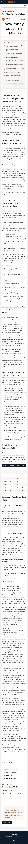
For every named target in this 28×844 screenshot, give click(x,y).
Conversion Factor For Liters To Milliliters (12, 793)
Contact (12, 838)
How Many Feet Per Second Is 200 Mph (12, 802)
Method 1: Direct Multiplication (12, 57)
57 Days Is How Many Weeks (9, 799)
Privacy (23, 838)
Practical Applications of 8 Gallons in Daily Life (15, 69)
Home (4, 838)
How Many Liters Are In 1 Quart (10, 796)
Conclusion (8, 85)
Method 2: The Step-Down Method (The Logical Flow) (14, 61)
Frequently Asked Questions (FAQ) (13, 75)
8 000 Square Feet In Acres (9, 790)
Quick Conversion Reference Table (13, 72)
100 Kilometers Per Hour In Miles (10, 769)
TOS (14, 840)
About (8, 838)
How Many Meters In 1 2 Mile (9, 778)
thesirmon (4, 2)
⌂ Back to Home (6, 822)
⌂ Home (10, 1)
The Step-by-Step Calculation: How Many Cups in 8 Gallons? (15, 54)
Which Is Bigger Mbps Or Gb (9, 766)
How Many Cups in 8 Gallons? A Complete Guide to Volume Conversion (15, 45)
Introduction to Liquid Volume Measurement (12, 50)
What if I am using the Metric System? (14, 78)
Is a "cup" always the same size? (12, 80)
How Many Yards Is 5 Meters (9, 772)
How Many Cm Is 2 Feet (8, 775)
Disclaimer (18, 838)
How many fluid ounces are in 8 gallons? (14, 83)
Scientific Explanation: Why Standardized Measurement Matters (14, 65)
